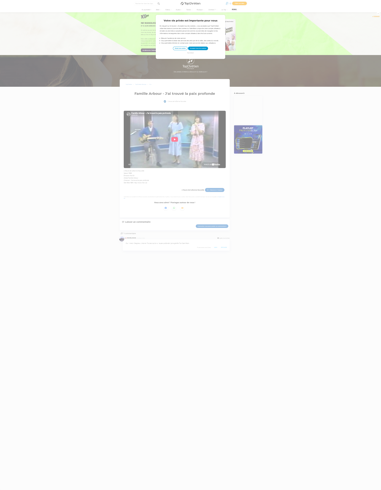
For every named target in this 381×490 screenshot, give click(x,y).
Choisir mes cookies (180, 48)
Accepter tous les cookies (198, 48)
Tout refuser (190, 53)
